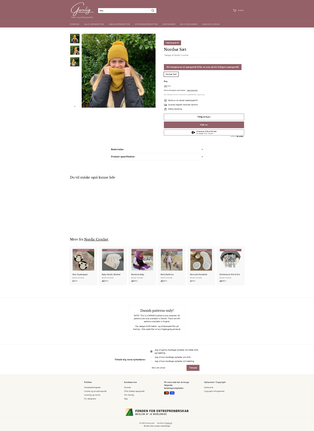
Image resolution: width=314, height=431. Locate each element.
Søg (126, 399)
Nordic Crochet (181, 55)
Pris (166, 81)
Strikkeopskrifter (146, 24)
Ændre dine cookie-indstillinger (157, 426)
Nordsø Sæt (171, 74)
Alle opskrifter (94, 24)
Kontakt (127, 387)
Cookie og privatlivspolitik (95, 391)
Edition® (169, 423)
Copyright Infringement (214, 391)
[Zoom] (119, 71)
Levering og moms (92, 395)
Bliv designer (188, 24)
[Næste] (75, 106)
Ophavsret (208, 387)
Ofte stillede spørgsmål (134, 391)
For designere (90, 399)
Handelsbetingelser (92, 387)
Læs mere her (192, 90)
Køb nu (204, 124)
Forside (75, 24)
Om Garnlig (129, 395)
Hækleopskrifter (119, 24)
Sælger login (211, 24)
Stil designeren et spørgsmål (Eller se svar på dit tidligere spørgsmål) (202, 67)
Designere (169, 24)
